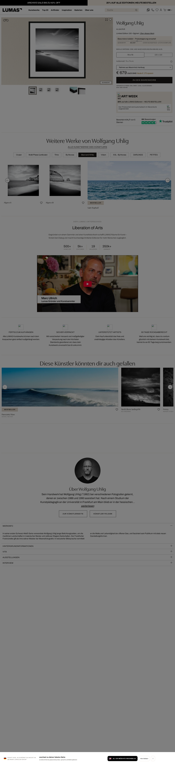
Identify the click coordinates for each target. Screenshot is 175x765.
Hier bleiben (144, 758)
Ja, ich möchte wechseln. (124, 758)
